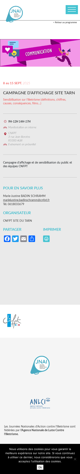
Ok (40, 467)
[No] (75, 459)
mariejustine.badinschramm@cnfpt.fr (26, 200)
